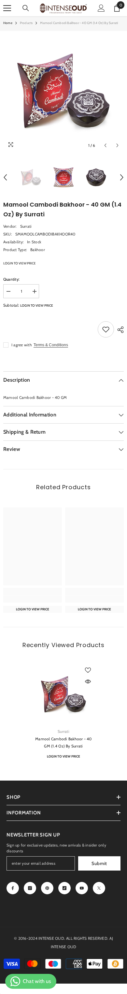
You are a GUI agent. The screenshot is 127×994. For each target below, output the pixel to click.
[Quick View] (88, 681)
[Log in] (101, 8)
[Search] (26, 8)
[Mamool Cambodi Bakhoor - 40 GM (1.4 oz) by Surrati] (63, 694)
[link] (32, 599)
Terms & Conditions (51, 345)
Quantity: (11, 279)
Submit (99, 863)
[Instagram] (30, 888)
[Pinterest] (47, 888)
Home (7, 23)
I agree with (21, 344)
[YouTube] (82, 888)
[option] (63, 91)
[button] (105, 145)
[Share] (119, 330)
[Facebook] (13, 888)
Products (26, 23)
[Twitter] (99, 888)
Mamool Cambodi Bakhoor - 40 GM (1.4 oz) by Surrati (63, 742)
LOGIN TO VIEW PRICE (19, 263)
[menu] (7, 8)
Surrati (26, 226)
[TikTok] (64, 888)
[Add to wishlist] (106, 329)
